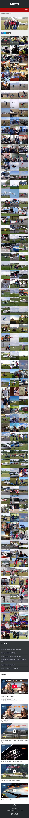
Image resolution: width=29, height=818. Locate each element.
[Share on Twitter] (4, 33)
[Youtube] (14, 814)
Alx (22, 810)
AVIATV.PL (14, 4)
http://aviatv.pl (4, 700)
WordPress (14, 810)
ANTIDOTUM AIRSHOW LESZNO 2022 (10, 668)
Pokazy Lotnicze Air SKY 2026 (9, 652)
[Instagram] (17, 814)
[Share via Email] (9, 33)
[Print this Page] (7, 33)
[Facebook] (12, 814)
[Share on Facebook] (2, 33)
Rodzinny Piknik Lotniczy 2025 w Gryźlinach (11, 656)
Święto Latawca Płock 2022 (8, 665)
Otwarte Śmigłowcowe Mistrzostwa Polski (11, 649)
